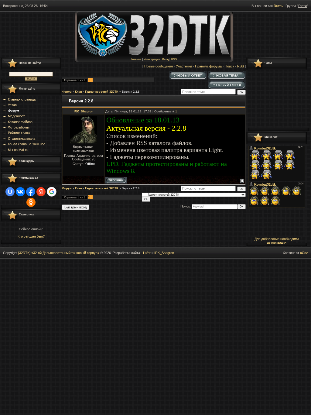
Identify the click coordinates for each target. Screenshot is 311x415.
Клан (78, 91)
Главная (136, 59)
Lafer (147, 253)
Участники (184, 66)
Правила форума (208, 66)
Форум (67, 91)
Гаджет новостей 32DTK (101, 91)
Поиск (229, 66)
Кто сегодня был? (31, 236)
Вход (165, 59)
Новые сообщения (158, 66)
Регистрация (152, 59)
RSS (174, 59)
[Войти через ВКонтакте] (20, 191)
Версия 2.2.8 (130, 91)
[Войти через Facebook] (30, 191)
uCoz (304, 253)
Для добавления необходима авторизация (277, 240)
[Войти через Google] (51, 192)
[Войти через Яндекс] (41, 191)
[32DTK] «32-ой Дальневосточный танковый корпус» (58, 253)
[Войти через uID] (10, 191)
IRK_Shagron (83, 111)
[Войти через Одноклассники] (31, 202)
